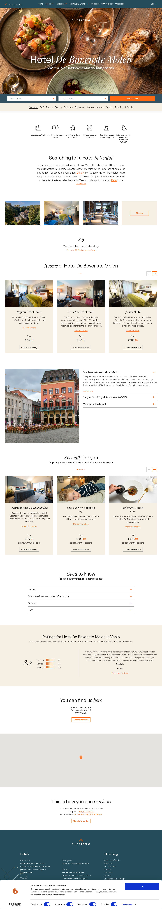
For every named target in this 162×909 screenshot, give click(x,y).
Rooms (58, 107)
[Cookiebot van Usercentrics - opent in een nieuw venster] (15, 904)
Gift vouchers (107, 4)
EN (152, 4)
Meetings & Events (77, 4)
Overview (33, 107)
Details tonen (127, 904)
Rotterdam (29, 866)
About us (107, 869)
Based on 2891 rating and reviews (81, 250)
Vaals (83, 872)
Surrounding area (95, 107)
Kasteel (70, 872)
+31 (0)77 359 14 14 (86, 811)
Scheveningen (26, 872)
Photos (49, 107)
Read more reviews (119, 673)
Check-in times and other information (48, 596)
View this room (29, 328)
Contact (107, 875)
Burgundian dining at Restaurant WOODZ (105, 397)
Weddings (95, 4)
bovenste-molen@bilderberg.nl (88, 814)
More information (29, 526)
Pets (30, 609)
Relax (114, 180)
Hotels (48, 4)
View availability (132, 98)
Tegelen (84, 878)
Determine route (81, 720)
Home (40, 4)
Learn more (88, 391)
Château (70, 878)
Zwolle (86, 863)
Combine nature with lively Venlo (100, 372)
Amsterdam (39, 863)
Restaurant (80, 107)
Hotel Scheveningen (32, 870)
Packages (60, 4)
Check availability (29, 347)
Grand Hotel (71, 863)
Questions (119, 4)
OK (142, 887)
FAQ (42, 107)
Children (32, 603)
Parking (32, 589)
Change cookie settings (114, 879)
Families (109, 107)
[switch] (69, 904)
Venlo (88, 875)
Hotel (26, 863)
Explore (80, 172)
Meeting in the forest (94, 403)
